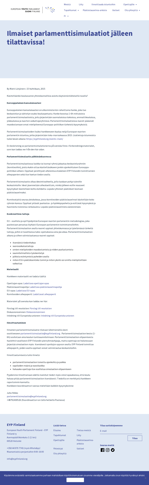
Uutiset (116, 10)
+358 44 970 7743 (15, 448)
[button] (65, 16)
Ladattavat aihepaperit (44, 294)
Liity (81, 4)
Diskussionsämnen (35, 312)
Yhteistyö (58, 448)
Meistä (67, 4)
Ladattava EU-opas (25, 290)
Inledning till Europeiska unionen (57, 315)
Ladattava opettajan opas (36, 283)
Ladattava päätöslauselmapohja (46, 286)
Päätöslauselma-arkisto (95, 10)
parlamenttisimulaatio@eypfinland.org (40, 333)
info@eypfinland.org (17, 458)
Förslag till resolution (41, 308)
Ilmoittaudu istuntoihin (103, 4)
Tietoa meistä (84, 430)
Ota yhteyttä (131, 10)
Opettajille (128, 4)
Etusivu (57, 430)
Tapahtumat (70, 10)
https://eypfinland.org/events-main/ (44, 138)
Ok (75, 480)
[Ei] (145, 478)
